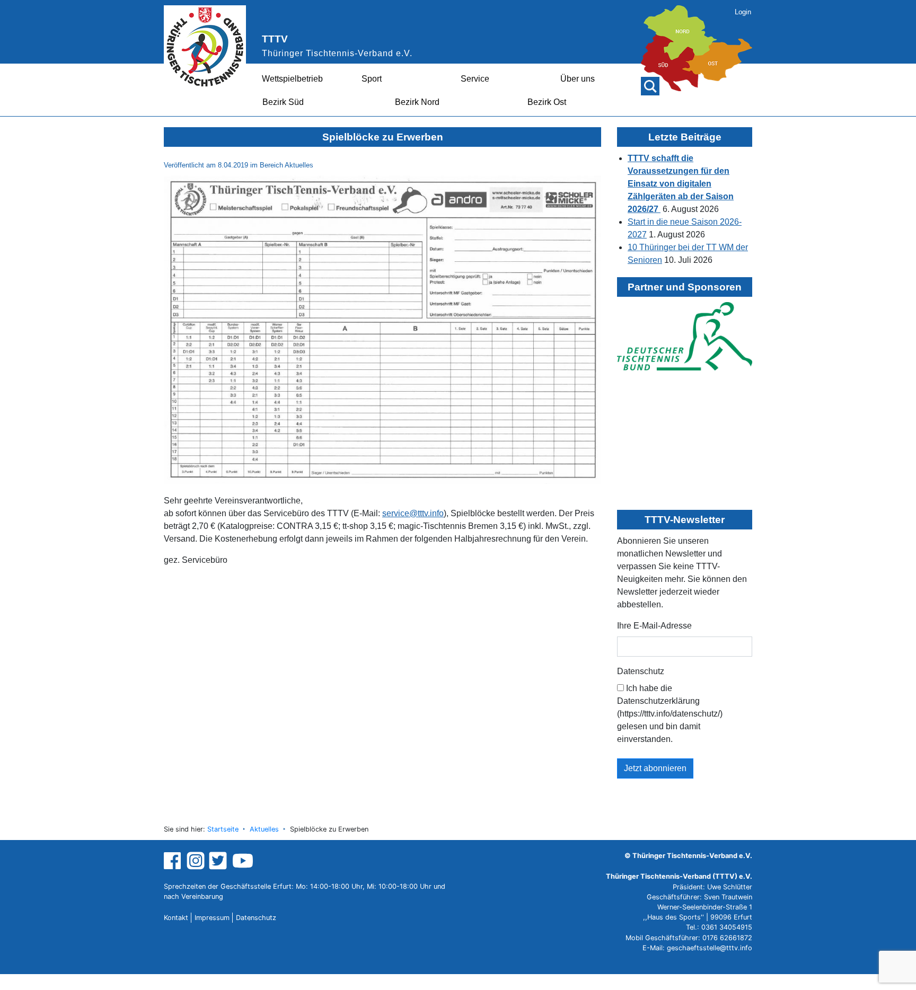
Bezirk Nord (417, 102)
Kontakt (176, 918)
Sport (372, 78)
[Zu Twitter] (219, 860)
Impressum (212, 918)
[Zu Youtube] (243, 860)
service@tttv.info (413, 513)
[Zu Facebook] (173, 860)
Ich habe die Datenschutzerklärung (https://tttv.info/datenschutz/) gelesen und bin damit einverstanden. (670, 714)
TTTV (275, 39)
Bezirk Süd (283, 102)
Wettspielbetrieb (292, 78)
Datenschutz (640, 671)
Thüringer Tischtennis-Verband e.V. (337, 53)
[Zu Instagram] (196, 860)
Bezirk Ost (546, 102)
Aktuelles (264, 829)
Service (475, 78)
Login (743, 12)
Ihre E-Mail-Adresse (654, 625)
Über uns (577, 78)
